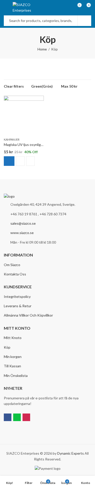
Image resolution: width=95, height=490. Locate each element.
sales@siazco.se (23, 223)
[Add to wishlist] (40, 100)
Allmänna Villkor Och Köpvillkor (28, 315)
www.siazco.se (22, 232)
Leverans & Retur (17, 306)
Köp (7, 347)
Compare (20, 161)
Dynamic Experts (70, 453)
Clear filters (14, 86)
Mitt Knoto (13, 338)
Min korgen (13, 356)
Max (69, 86)
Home (42, 49)
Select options (9, 161)
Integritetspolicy (17, 296)
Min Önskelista (16, 375)
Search (84, 20)
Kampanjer (12, 139)
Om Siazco (12, 265)
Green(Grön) (42, 86)
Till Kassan (12, 366)
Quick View (30, 161)
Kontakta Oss (15, 274)
